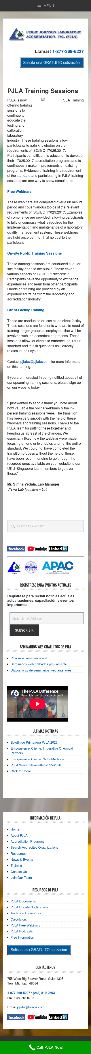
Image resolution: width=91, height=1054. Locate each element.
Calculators (19, 919)
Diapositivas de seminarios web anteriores (41, 670)
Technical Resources (26, 913)
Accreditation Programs (28, 841)
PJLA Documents (23, 901)
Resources (19, 853)
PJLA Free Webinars (25, 925)
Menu (49, 5)
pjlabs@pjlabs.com (35, 361)
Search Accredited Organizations (34, 847)
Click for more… (22, 771)
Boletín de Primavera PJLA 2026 (34, 742)
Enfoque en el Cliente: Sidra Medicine (37, 759)
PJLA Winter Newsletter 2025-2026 (36, 765)
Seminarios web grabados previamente (39, 664)
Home (15, 829)
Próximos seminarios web (29, 658)
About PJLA (19, 835)
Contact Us (19, 871)
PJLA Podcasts (22, 931)
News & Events (22, 859)
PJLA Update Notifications (29, 907)
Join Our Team (21, 877)
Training (16, 865)
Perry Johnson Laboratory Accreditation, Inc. (45, 34)
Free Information (22, 937)
